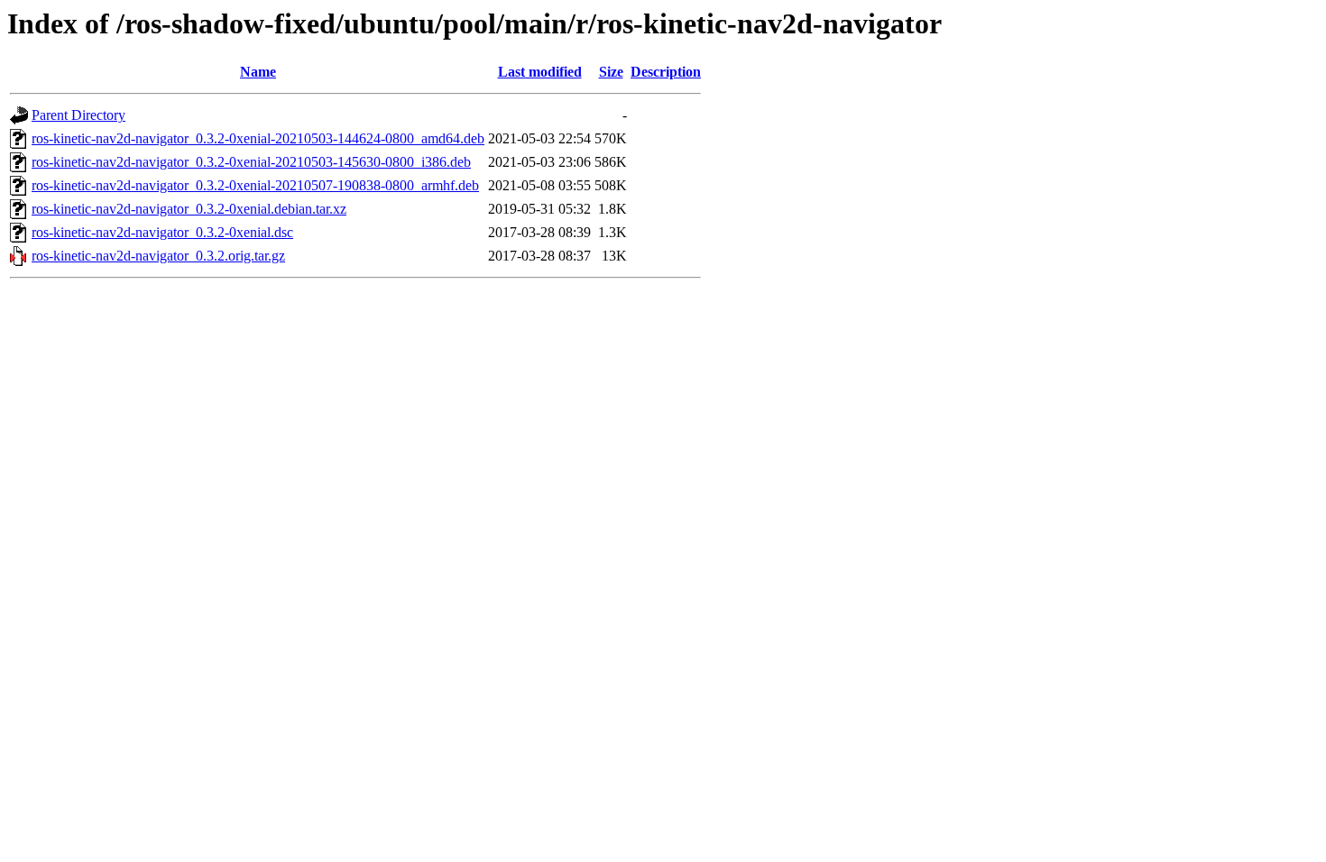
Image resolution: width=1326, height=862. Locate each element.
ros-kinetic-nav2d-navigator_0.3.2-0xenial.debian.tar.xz (189, 208)
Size (611, 71)
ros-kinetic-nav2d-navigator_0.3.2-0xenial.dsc (162, 232)
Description (666, 71)
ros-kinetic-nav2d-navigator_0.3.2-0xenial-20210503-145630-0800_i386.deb (251, 162)
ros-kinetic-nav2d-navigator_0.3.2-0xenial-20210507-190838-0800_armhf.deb (255, 185)
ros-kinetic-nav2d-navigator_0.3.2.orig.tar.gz (158, 255)
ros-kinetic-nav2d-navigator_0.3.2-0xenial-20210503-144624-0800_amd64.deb (258, 138)
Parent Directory (78, 115)
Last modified (540, 71)
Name (258, 71)
